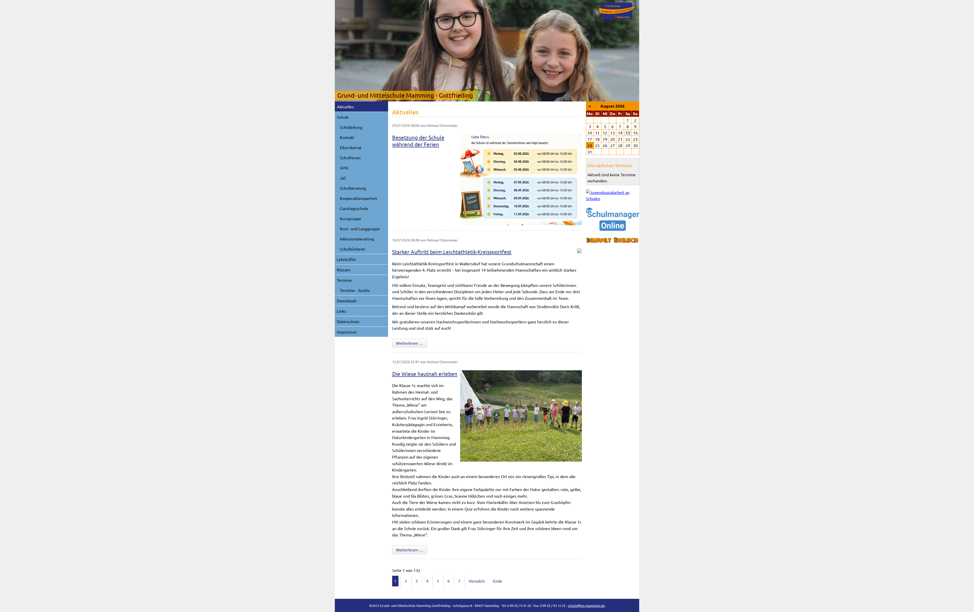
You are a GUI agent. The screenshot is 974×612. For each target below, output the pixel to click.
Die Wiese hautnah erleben (424, 373)
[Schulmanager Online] (612, 219)
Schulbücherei (352, 248)
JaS (343, 177)
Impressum (347, 331)
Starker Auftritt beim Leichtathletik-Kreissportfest (451, 251)
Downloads (347, 300)
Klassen (344, 269)
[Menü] (618, 11)
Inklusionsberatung (357, 238)
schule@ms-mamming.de (586, 605)
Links (341, 310)
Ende (497, 580)
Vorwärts (477, 580)
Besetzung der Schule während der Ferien (418, 140)
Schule (343, 116)
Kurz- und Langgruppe (360, 228)
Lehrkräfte (346, 259)
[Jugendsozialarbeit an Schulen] (612, 195)
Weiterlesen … (411, 342)
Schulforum (350, 157)
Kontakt (347, 137)
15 (627, 132)
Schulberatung (353, 187)
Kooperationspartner (358, 198)
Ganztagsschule (354, 208)
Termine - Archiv (355, 290)
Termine (344, 280)
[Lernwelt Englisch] (612, 240)
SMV (344, 167)
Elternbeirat (350, 147)
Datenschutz (348, 321)
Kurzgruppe (350, 218)
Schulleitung (351, 127)
